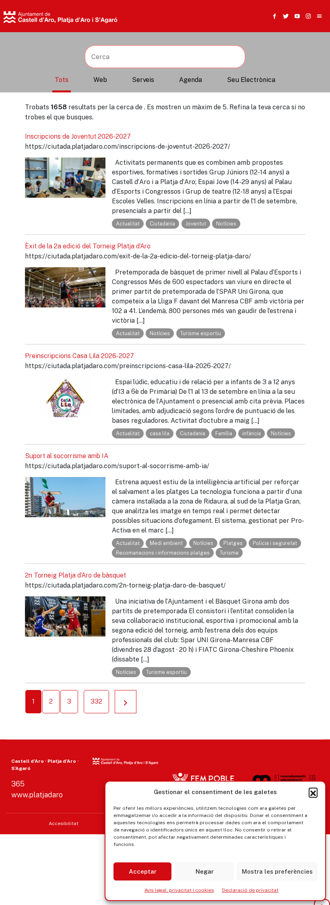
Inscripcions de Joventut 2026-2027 (78, 136)
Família (223, 433)
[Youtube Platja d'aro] (295, 16)
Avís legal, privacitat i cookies (179, 890)
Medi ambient (166, 543)
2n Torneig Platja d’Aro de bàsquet (75, 575)
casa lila (159, 433)
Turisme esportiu (200, 333)
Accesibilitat (63, 823)
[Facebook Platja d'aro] (272, 16)
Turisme (229, 553)
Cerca (245, 58)
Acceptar (143, 871)
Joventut (196, 224)
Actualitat (128, 224)
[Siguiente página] (125, 701)
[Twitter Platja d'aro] (284, 16)
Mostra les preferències (277, 871)
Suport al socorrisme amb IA (66, 456)
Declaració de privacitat (250, 890)
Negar (205, 871)
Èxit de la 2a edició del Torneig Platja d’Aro (88, 246)
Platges (233, 543)
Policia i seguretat (275, 543)
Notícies (226, 224)
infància (251, 433)
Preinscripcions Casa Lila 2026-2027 (79, 356)
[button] (313, 792)
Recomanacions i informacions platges (163, 553)
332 (96, 701)
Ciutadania (162, 224)
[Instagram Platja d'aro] (306, 16)
